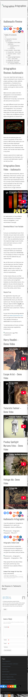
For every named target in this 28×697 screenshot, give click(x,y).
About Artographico (6, 661)
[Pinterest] (10, 28)
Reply (5, 609)
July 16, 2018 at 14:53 (7, 598)
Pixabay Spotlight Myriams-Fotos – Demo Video (14, 57)
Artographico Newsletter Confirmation (10, 663)
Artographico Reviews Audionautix (11, 39)
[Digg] (20, 28)
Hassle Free (12, 48)
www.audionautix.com (16, 315)
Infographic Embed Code (15, 63)
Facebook (9, 13)
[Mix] (14, 31)
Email (6, 644)
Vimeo (18, 13)
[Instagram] (22, 31)
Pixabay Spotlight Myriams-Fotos (9, 679)
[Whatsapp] (15, 686)
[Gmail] (16, 31)
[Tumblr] (19, 31)
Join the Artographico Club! (7, 676)
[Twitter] (7, 28)
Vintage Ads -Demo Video (14, 60)
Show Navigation (22, 13)
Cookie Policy (5, 669)
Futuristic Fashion (5, 671)
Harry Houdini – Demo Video (12, 50)
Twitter (12, 13)
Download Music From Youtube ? (14, 46)
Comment (6, 627)
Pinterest (15, 13)
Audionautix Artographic (13, 62)
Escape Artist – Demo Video (14, 52)
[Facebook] (5, 28)
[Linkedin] (6, 686)
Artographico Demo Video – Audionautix (14, 43)
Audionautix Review (6, 666)
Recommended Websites (7, 682)
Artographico (20, 5)
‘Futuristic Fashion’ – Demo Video (14, 54)
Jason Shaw (6, 597)
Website (6, 647)
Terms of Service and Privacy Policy (9, 684)
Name (6, 640)
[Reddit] (18, 28)
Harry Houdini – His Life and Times (9, 674)
